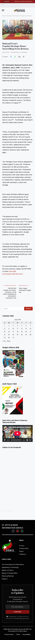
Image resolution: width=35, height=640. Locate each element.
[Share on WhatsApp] (15, 56)
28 (30, 334)
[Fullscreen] (30, 440)
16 (9, 331)
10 (13, 328)
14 (30, 328)
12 (21, 328)
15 (4, 331)
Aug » (8, 341)
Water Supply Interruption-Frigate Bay (25, 290)
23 (9, 334)
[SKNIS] (19, 10)
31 (13, 337)
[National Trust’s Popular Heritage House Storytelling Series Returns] (17, 29)
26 (22, 334)
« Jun (4, 341)
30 (9, 337)
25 (17, 334)
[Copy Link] (23, 56)
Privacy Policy (18, 618)
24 (13, 334)
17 (13, 331)
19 (21, 331)
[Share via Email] (19, 56)
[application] (17, 433)
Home (4, 16)
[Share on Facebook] (11, 56)
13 (26, 328)
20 (26, 331)
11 (17, 328)
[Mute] (27, 440)
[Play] (5, 440)
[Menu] (3, 5)
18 (17, 331)
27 (26, 334)
